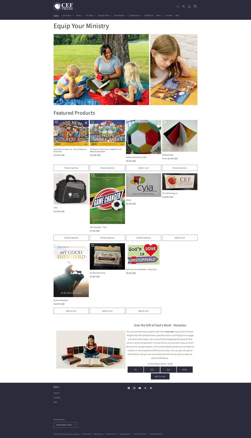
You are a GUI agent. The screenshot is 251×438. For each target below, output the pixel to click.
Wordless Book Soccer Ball (136, 157)
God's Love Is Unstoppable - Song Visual (141, 269)
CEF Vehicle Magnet (169, 193)
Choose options (71, 168)
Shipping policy (124, 434)
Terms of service (111, 434)
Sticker (128, 200)
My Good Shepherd (61, 300)
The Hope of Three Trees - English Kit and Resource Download (106, 150)
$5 (136, 369)
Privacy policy (87, 434)
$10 (151, 369)
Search (56, 393)
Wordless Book (167, 155)
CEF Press (62, 434)
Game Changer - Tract (98, 227)
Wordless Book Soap (97, 273)
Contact (57, 397)
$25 (168, 369)
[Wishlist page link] (177, 6)
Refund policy (98, 434)
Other (184, 369)
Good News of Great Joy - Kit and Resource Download (70, 150)
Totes (56, 208)
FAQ (55, 402)
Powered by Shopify (72, 434)
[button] (67, 15)
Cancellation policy (156, 434)
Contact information (140, 434)
